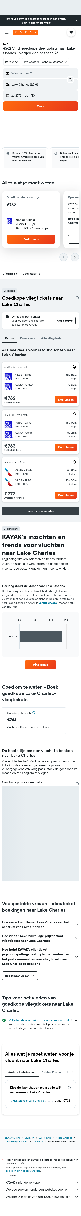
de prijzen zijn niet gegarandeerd (23, 1170)
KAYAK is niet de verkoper (23, 1182)
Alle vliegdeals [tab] (51, 338)
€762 (7, 48)
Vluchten (29, 1137)
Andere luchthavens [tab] (21, 1072)
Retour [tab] (9, 338)
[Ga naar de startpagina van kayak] (25, 32)
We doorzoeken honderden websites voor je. (36, 1189)
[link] (40, 664)
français (45, 22)
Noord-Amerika (64, 1137)
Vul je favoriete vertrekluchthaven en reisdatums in (39, 1020)
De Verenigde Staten (17, 1141)
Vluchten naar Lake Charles (27, 1100)
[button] (76, 20)
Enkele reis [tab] (27, 338)
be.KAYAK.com (12, 1137)
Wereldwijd (45, 1137)
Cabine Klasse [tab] (51, 1072)
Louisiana (38, 1141)
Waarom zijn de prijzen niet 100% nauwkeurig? (38, 1197)
